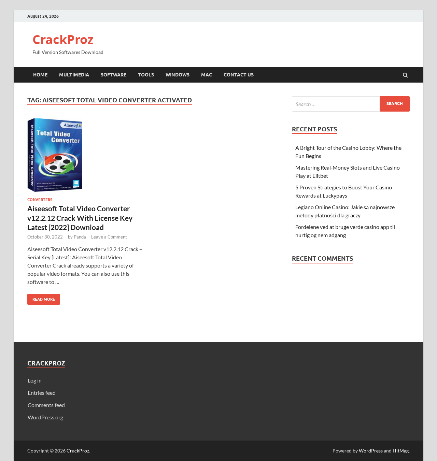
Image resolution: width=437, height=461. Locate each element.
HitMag (401, 450)
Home (40, 74)
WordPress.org (45, 417)
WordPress (371, 450)
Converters (39, 199)
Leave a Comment (109, 237)
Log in (35, 380)
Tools (146, 74)
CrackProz (63, 39)
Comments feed (46, 405)
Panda (80, 237)
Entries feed (42, 392)
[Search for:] (351, 104)
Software (113, 74)
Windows (177, 74)
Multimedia (74, 74)
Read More (41, 298)
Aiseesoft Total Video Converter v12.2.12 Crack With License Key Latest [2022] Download (79, 217)
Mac (206, 74)
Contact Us (239, 74)
